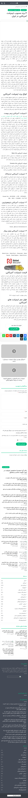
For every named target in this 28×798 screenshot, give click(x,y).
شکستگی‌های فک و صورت (20, 608)
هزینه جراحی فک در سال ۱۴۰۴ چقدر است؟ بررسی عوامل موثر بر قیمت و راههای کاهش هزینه (9, 564)
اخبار (25, 580)
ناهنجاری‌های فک (22, 620)
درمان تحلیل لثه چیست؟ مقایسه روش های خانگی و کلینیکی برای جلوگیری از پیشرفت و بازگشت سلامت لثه (21, 644)
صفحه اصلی (23, 6)
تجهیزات (24, 587)
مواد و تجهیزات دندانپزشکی (14, 10)
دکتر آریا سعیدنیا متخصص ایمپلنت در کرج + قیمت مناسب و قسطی (15, 471)
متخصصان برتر (22, 613)
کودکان (24, 611)
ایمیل (25, 417)
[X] (21, 335)
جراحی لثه (24, 594)
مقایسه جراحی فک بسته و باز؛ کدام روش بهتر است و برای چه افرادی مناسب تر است (9, 543)
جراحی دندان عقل (22, 590)
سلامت (24, 606)
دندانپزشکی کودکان (21, 601)
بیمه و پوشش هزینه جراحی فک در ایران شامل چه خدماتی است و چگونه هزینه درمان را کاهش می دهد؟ (14, 712)
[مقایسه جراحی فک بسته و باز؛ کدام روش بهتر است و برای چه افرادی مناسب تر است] (23, 545)
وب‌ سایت (24, 424)
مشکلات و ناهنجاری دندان (20, 615)
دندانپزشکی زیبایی (22, 599)
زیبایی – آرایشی (22, 604)
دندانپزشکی (17, 6)
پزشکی (24, 583)
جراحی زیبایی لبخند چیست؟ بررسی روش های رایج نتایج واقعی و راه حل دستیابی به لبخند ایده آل (13, 741)
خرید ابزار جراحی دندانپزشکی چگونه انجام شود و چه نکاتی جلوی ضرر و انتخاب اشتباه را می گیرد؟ (21, 633)
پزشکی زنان (23, 585)
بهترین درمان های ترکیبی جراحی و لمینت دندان (16, 513)
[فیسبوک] (25, 335)
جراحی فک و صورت (22, 592)
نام (26, 411)
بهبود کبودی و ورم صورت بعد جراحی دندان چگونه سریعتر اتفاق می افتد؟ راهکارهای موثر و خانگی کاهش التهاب (14, 721)
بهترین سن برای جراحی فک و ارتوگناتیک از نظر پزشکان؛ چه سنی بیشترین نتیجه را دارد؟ (9, 553)
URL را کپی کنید (14, 329)
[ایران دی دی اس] (14, 3)
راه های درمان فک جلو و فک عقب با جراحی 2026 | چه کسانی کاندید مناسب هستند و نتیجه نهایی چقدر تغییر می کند (14, 502)
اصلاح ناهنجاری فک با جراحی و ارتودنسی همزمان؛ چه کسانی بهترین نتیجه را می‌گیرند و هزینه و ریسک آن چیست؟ (15, 530)
